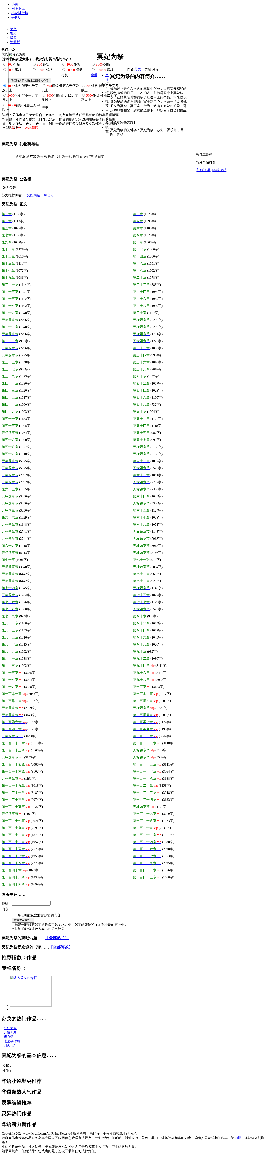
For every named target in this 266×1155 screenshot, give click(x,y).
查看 (94, 75)
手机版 (16, 17)
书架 (13, 33)
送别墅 (99, 156)
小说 (14, 4)
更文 (13, 29)
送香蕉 (42, 156)
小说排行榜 (19, 13)
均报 (237, 1138)
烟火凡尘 (10, 1045)
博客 (13, 37)
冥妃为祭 (33, 195)
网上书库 (18, 8)
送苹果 (31, 156)
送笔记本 (54, 156)
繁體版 (15, 42)
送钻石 (78, 156)
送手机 (67, 156)
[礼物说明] (203, 170)
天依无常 (10, 1032)
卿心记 (49, 195)
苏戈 (137, 69)
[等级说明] (219, 170)
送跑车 (89, 156)
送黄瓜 (20, 156)
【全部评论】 (61, 947)
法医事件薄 (12, 1041)
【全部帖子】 (57, 938)
